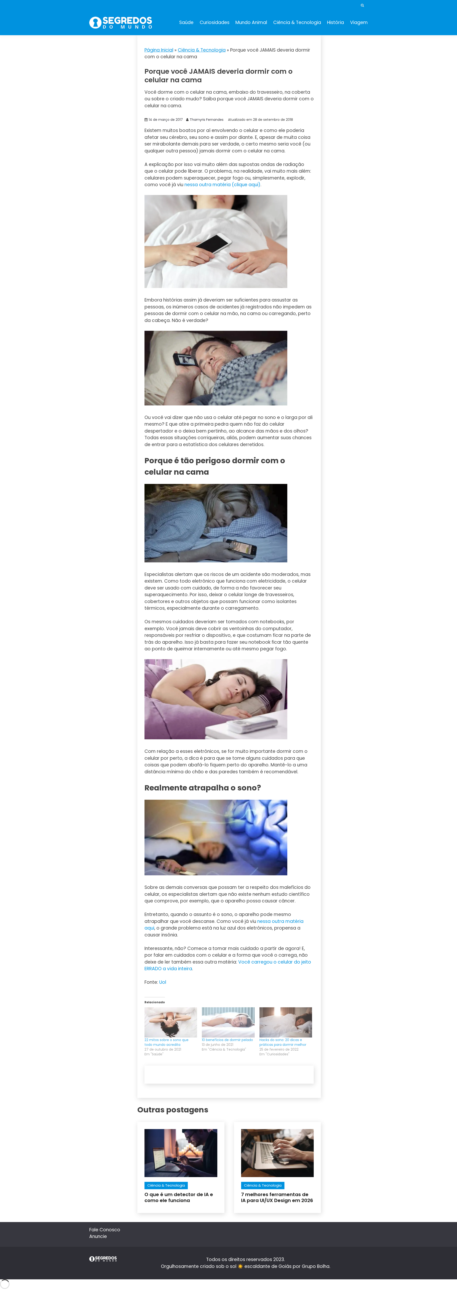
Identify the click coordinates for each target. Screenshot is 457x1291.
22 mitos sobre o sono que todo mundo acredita (166, 1042)
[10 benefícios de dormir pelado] (228, 1022)
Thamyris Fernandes (207, 119)
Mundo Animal (251, 22)
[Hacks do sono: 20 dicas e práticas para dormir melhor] (285, 1022)
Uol (162, 982)
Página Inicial (158, 50)
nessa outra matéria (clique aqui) (222, 184)
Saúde (186, 22)
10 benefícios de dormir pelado (227, 1040)
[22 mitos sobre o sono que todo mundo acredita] (170, 1022)
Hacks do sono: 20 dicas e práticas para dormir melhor (282, 1042)
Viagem (359, 22)
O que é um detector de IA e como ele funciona (178, 1197)
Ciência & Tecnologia (297, 22)
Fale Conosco (104, 1230)
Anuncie (98, 1236)
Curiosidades (214, 22)
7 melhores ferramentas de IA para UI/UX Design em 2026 (277, 1197)
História (335, 22)
